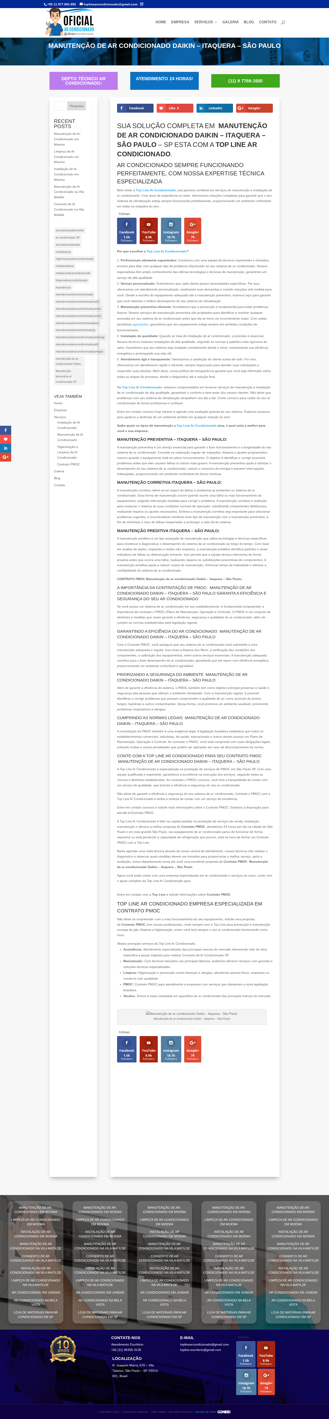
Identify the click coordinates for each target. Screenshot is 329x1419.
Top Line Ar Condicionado (156, 190)
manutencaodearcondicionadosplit (77, 344)
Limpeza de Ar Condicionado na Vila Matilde (170, 1152)
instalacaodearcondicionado (73, 273)
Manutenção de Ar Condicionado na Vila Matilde (69, 192)
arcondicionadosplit (68, 244)
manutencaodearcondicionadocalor (77, 301)
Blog (249, 22)
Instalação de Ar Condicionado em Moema (66, 174)
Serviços (203, 22)
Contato (267, 22)
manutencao (63, 287)
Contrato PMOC (68, 464)
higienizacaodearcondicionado (75, 258)
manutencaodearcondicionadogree (77, 323)
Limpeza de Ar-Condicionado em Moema (66, 157)
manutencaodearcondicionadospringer (79, 351)
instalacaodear (65, 266)
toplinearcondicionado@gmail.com (204, 1344)
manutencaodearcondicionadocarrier (78, 308)
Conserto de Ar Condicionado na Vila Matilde (69, 209)
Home (161, 22)
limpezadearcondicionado (72, 280)
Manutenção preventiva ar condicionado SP (66, 376)
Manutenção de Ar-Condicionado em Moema (67, 139)
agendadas (140, 324)
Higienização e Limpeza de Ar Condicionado (67, 452)
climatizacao (63, 252)
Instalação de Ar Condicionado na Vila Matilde (174, 1140)
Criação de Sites (205, 1412)
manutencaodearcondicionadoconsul (78, 316)
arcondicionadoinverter (70, 230)
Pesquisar (77, 106)
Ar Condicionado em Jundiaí (153, 1164)
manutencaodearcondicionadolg (75, 330)
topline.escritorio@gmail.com (200, 1350)
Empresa (180, 22)
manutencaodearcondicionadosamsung (80, 337)
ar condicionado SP (68, 237)
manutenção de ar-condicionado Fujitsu (68, 361)
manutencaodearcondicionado (74, 294)
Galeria (230, 22)
